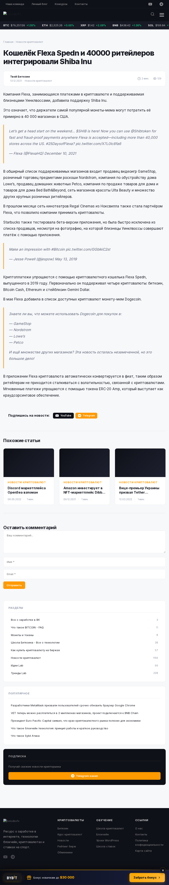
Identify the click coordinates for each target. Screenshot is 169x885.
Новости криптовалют (29, 41)
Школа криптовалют (110, 828)
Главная (8, 41)
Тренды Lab (84, 673)
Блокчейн (102, 834)
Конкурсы (61, 4)
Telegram (89, 415)
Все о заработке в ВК (84, 619)
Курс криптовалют (70, 834)
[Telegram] (161, 4)
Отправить (14, 585)
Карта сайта (143, 850)
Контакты (81, 4)
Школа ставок (105, 846)
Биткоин (63, 828)
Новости (63, 840)
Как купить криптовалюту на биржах (84, 650)
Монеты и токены (84, 635)
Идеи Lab (84, 665)
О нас (139, 828)
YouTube (65, 415)
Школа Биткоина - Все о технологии (84, 642)
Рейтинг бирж (67, 846)
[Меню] (162, 15)
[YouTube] (150, 4)
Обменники (65, 852)
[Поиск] (152, 14)
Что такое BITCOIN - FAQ (84, 627)
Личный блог (39, 4)
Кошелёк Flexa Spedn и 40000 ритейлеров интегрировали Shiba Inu (78, 57)
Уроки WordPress (107, 840)
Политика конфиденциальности (149, 842)
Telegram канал (87, 775)
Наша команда (15, 4)
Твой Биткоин (20, 76)
